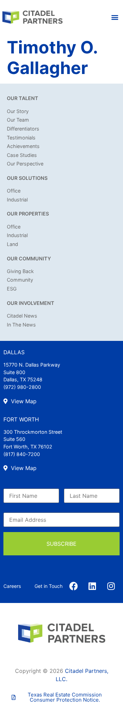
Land (12, 244)
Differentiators (23, 129)
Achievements (23, 146)
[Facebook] (73, 585)
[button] (115, 17)
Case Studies (22, 155)
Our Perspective (25, 164)
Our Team (18, 120)
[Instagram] (111, 585)
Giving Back (20, 271)
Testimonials (21, 137)
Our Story (18, 111)
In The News (21, 325)
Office (13, 191)
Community (20, 280)
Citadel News (22, 316)
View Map (23, 401)
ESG (12, 289)
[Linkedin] (92, 585)
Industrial (17, 199)
